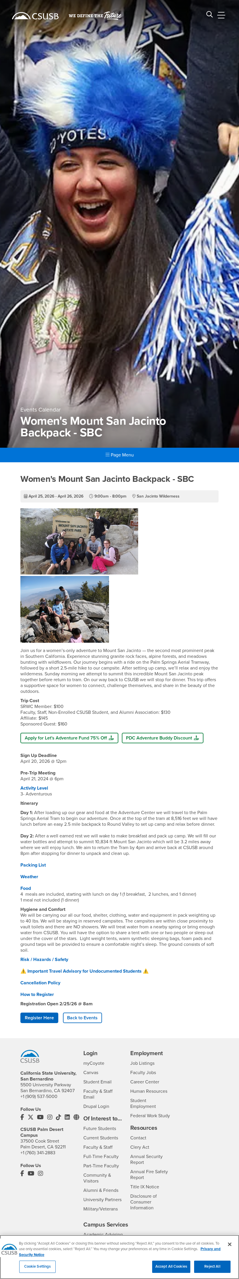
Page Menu (122, 455)
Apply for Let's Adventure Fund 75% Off (66, 738)
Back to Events (82, 1018)
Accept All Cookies (171, 1266)
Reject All (212, 1266)
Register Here (39, 1018)
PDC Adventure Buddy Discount (159, 738)
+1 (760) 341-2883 (37, 1153)
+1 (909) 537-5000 (38, 1096)
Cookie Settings (37, 1266)
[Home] (35, 15)
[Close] (229, 1244)
